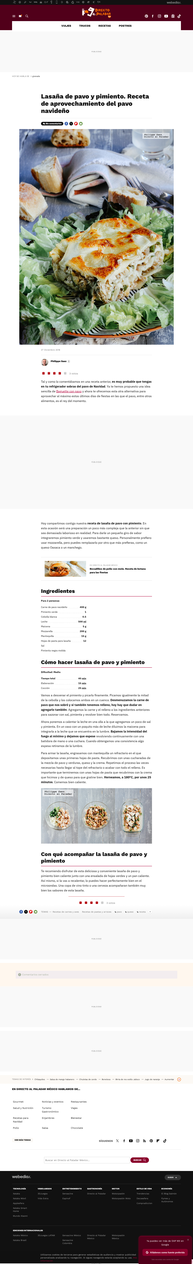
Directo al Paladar (96, 1193)
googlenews (173, 16)
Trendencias (143, 1193)
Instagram (159, 16)
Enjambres (48, 1118)
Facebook (152, 16)
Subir (171, 1177)
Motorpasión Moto (121, 1198)
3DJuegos (42, 1193)
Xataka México (20, 1235)
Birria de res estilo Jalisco (127, 1079)
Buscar (26, 16)
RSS (144, 1140)
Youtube (166, 16)
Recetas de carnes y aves (66, 912)
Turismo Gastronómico (50, 1110)
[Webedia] (21, 1176)
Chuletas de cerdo (88, 1079)
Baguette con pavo (69, 391)
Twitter (71, 123)
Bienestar (76, 1118)
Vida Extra (43, 1198)
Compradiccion (144, 1203)
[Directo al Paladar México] (96, 12)
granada (36, 76)
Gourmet (18, 1101)
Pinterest (146, 16)
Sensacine (67, 1193)
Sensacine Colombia (67, 1241)
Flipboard (76, 123)
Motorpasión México (118, 1237)
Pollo (16, 1127)
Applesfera (18, 1203)
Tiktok (179, 16)
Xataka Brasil (19, 1240)
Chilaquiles (40, 1079)
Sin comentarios (54, 123)
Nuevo (20, 16)
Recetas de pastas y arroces (96, 912)
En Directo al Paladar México (103, 565)
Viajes (66, 25)
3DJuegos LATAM (46, 1235)
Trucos (84, 25)
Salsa (45, 1127)
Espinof (66, 1198)
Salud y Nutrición (23, 1108)
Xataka (16, 1193)
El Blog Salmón (169, 1193)
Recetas (104, 25)
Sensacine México (71, 1235)
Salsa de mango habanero (62, 1079)
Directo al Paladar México (96, 1237)
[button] (60, 361)
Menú (14, 16)
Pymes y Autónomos (167, 1200)
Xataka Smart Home (20, 1209)
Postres (125, 25)
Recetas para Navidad (20, 1120)
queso (130, 912)
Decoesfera (142, 1198)
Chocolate (77, 1127)
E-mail (81, 123)
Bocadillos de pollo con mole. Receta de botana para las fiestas (118, 570)
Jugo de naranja (152, 1079)
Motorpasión (118, 1193)
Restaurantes (79, 1101)
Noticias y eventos (52, 1101)
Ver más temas (22, 1140)
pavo (119, 912)
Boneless (106, 1079)
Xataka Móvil (19, 1198)
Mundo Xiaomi (20, 1216)
